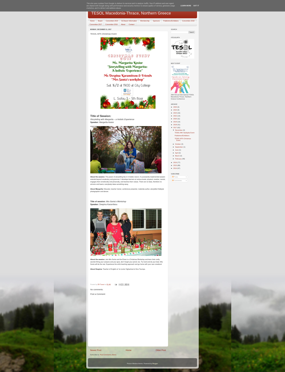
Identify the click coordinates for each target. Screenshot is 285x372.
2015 (175, 165)
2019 (175, 122)
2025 (175, 107)
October (178, 144)
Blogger (155, 363)
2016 (175, 162)
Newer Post (95, 350)
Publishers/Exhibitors (171, 21)
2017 (175, 127)
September (179, 147)
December (179, 130)
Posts (176, 177)
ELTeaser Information (129, 21)
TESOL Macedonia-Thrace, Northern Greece (131, 13)
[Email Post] (115, 284)
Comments (178, 180)
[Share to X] (124, 284)
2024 (175, 110)
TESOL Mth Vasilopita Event (184, 133)
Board (100, 21)
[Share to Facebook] (126, 284)
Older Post (161, 350)
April (177, 153)
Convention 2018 (188, 21)
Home (92, 21)
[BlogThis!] (122, 284)
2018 (175, 125)
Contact (131, 24)
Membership (144, 21)
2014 (175, 168)
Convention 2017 (96, 24)
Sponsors (156, 21)
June (177, 150)
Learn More (185, 6)
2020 (175, 119)
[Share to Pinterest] (128, 284)
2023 (175, 113)
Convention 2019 (112, 21)
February (178, 159)
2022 (175, 116)
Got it (196, 6)
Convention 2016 (111, 24)
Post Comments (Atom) (108, 355)
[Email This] (120, 284)
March (177, 156)
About (123, 24)
